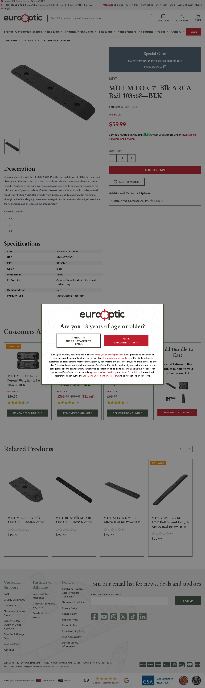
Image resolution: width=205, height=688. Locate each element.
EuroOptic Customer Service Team (100, 375)
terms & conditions (131, 372)
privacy (94, 372)
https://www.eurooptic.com (109, 354)
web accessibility (107, 372)
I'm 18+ (126, 341)
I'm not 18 (78, 341)
